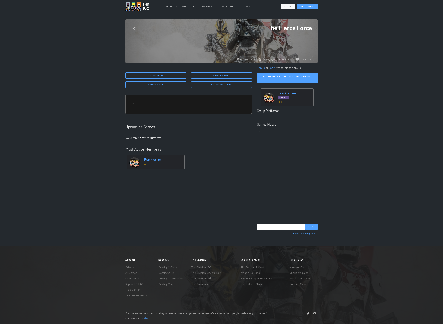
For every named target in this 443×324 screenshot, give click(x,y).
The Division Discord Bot (206, 272)
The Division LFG (204, 6)
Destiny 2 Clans (167, 267)
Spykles (144, 318)
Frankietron (153, 159)
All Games (307, 6)
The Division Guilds (202, 278)
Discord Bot (230, 6)
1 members (248, 59)
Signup (261, 67)
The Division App (201, 284)
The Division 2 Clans (252, 267)
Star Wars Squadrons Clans (257, 278)
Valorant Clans (298, 267)
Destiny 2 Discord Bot (171, 278)
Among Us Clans (250, 272)
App (247, 6)
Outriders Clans (299, 272)
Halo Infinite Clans (251, 284)
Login (288, 6)
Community (132, 278)
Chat (311, 226)
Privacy (129, 267)
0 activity (287, 59)
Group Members (221, 84)
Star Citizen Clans (300, 278)
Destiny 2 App (166, 284)
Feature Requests (136, 295)
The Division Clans (173, 6)
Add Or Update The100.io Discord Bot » (287, 78)
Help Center (132, 289)
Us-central (305, 59)
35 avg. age (268, 59)
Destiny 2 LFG (166, 272)
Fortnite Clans (298, 284)
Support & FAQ (134, 284)
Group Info (155, 75)
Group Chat (156, 84)
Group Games (221, 75)
